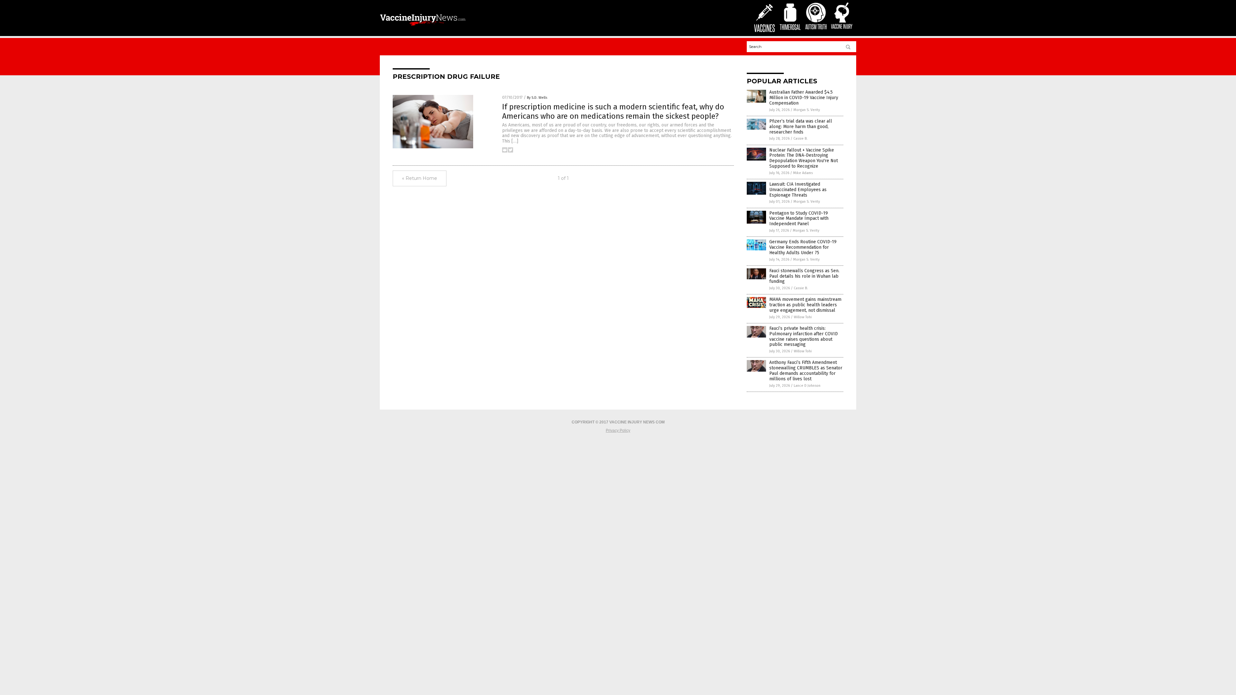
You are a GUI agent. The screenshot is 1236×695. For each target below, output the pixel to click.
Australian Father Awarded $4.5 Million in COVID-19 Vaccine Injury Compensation (803, 97)
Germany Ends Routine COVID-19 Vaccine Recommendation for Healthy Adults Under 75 (803, 247)
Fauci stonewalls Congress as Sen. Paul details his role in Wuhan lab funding (804, 276)
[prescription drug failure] (423, 26)
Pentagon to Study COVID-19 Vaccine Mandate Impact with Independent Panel (799, 218)
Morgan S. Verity (806, 110)
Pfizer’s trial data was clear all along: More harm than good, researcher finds (800, 126)
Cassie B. (800, 138)
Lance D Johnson (807, 386)
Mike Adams (803, 173)
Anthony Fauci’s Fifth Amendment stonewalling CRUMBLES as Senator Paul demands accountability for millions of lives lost (805, 370)
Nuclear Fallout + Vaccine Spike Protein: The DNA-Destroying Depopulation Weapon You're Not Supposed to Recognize (803, 158)
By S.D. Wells (537, 98)
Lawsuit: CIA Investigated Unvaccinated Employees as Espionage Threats (798, 189)
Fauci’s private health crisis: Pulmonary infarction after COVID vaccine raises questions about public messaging (803, 336)
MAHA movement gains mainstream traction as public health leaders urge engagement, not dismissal (805, 305)
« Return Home (419, 178)
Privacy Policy (618, 430)
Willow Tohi (803, 317)
